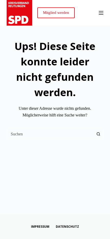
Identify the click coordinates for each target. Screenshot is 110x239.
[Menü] (101, 13)
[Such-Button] (98, 134)
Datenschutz (67, 227)
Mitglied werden (56, 13)
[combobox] (50, 134)
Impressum (40, 227)
